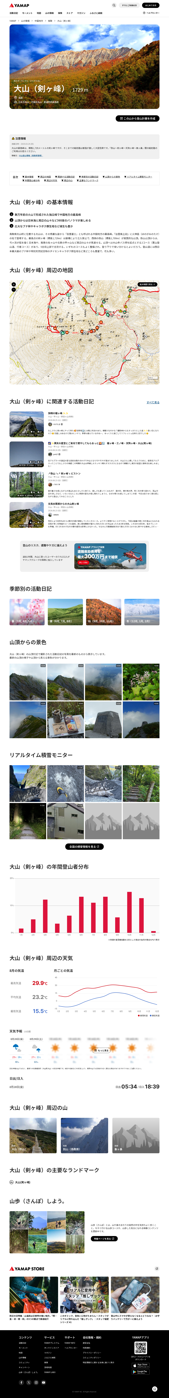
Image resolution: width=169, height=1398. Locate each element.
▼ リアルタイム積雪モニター (138, 176)
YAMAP (13, 20)
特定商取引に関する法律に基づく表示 (98, 1362)
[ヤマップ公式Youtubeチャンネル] (43, 1382)
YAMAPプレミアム (51, 1343)
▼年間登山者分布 (31, 180)
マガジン (81, 13)
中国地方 (39, 20)
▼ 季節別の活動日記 (88, 176)
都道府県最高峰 (51, 101)
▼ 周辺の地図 (44, 176)
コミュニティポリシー (92, 1357)
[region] (84, 332)
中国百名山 (36, 101)
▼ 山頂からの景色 (111, 176)
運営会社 (86, 1343)
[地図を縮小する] (14, 290)
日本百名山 (23, 101)
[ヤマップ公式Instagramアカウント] (36, 1382)
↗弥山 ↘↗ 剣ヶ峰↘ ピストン (64, 473)
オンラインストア (51, 1347)
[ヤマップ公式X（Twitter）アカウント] (28, 1382)
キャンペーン (24, 1367)
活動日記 (14, 13)
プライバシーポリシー (92, 1352)
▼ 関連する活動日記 (65, 176)
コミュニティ (24, 1362)
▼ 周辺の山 (66, 180)
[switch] (154, 1389)
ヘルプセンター (153, 13)
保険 (60, 13)
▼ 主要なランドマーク (87, 180)
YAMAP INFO (70, 1343)
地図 (39, 13)
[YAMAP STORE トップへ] (156, 1268)
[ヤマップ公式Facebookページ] (21, 1382)
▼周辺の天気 (50, 180)
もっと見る (103, 1050)
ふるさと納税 (96, 13)
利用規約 (86, 1347)
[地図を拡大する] (14, 284)
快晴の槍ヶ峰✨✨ (58, 413)
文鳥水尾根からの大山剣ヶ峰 (63, 503)
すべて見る (153, 402)
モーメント (27, 13)
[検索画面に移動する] (114, 5)
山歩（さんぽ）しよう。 (29, 1372)
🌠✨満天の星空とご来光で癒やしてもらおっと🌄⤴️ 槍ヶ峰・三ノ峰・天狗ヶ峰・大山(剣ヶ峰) (100, 443)
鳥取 (50, 20)
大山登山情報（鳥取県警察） (31, 155)
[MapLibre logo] (152, 382)
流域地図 (48, 1367)
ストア (69, 13)
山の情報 (49, 13)
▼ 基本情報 (27, 176)
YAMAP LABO (49, 1372)
